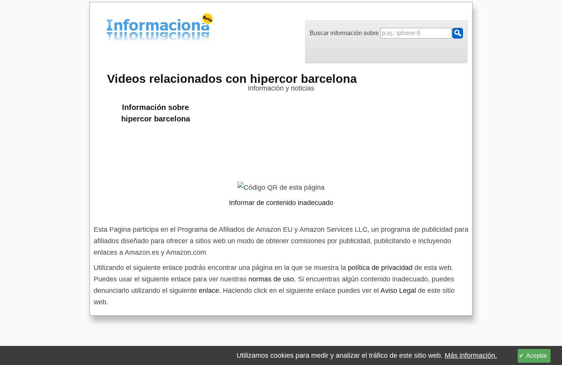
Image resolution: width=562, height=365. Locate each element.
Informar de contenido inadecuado (281, 203)
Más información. (471, 355)
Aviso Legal (398, 290)
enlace (209, 290)
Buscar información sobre (345, 33)
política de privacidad (380, 267)
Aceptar (536, 355)
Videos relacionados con (232, 78)
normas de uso (271, 279)
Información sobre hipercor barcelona (155, 113)
